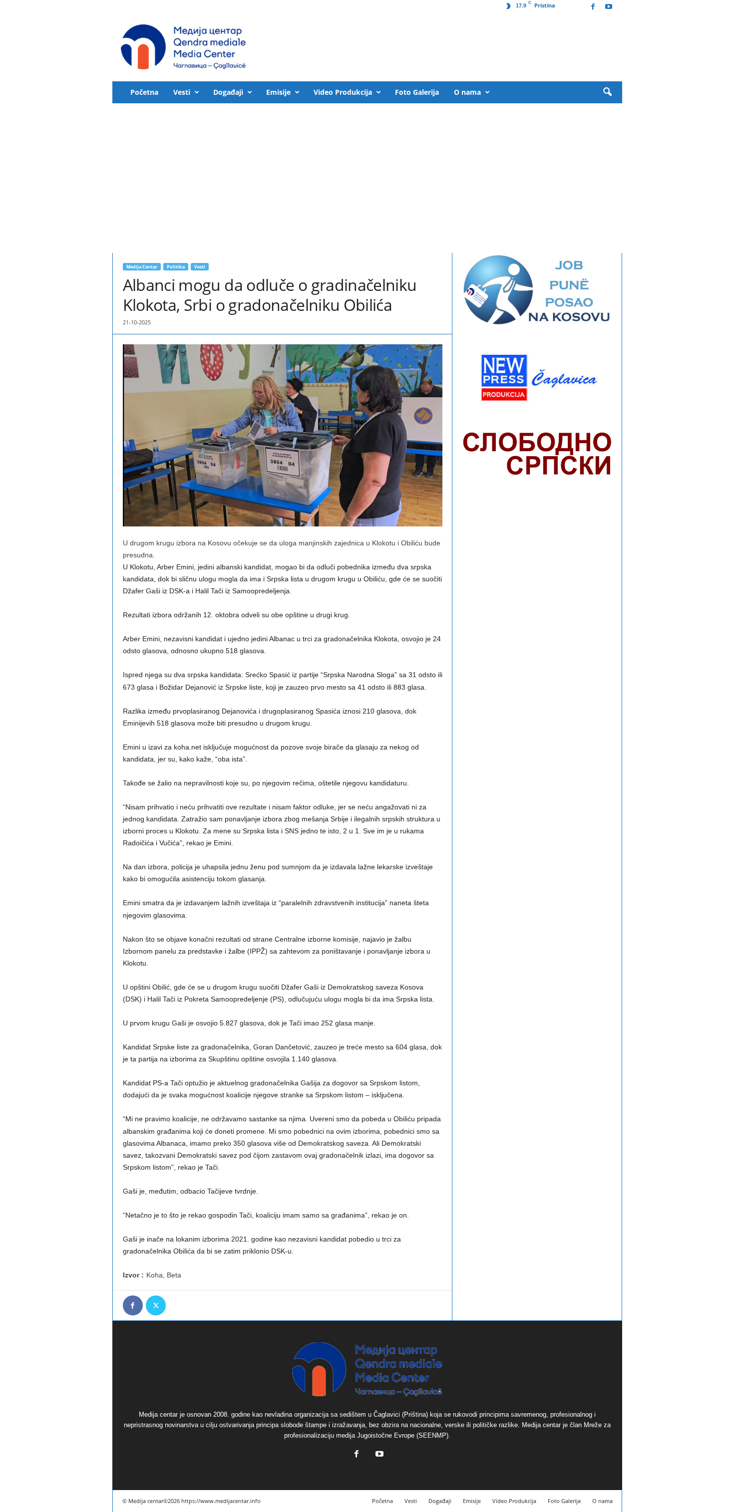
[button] (607, 92)
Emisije (278, 92)
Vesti (181, 92)
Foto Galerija (417, 92)
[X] (156, 1305)
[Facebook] (593, 7)
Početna (144, 92)
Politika (176, 266)
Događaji (228, 92)
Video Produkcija (343, 92)
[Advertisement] (367, 178)
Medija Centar (141, 266)
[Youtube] (609, 7)
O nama (467, 92)
